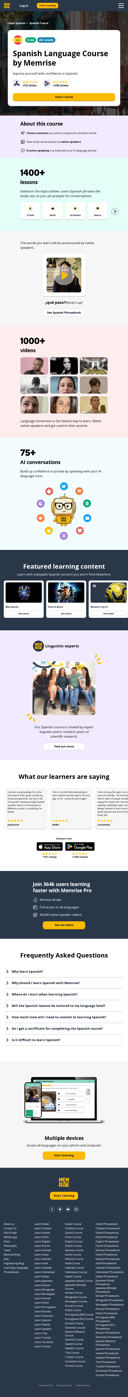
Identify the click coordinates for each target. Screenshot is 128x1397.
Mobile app (10, 1237)
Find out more (64, 746)
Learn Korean (42, 1285)
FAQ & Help (10, 1232)
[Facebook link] (51, 1209)
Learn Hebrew (42, 1259)
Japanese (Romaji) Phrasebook (106, 1289)
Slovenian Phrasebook (109, 1337)
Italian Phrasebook (107, 1276)
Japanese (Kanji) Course (79, 1281)
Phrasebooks (11, 1272)
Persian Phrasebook (107, 1309)
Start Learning (47, 5)
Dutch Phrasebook (107, 1237)
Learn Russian (42, 1311)
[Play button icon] (64, 275)
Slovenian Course (75, 1327)
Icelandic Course (74, 1267)
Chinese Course (74, 1228)
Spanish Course (74, 1339)
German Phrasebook (108, 1250)
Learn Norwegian (44, 1294)
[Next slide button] (114, 211)
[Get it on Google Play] (80, 846)
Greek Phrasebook (107, 1254)
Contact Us (10, 1228)
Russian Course (74, 1323)
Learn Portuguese (45, 1307)
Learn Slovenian (43, 1316)
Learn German (42, 1250)
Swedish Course (74, 1348)
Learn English (42, 1241)
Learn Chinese (42, 1228)
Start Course (64, 97)
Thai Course (72, 1352)
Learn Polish (41, 1302)
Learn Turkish (42, 1337)
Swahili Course (73, 1344)
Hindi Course (72, 1263)
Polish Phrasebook (107, 1313)
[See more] (121, 5)
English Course (74, 1241)
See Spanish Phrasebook (64, 312)
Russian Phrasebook (108, 1332)
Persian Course (74, 1306)
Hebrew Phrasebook (108, 1259)
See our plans (64, 925)
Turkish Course (74, 1357)
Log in (23, 5)
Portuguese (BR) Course (79, 1314)
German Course (74, 1250)
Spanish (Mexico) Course (75, 1333)
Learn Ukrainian (43, 1342)
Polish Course (73, 1310)
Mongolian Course (76, 1297)
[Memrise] (7, 5)
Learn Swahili (42, 1324)
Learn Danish (42, 1232)
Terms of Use (46, 1385)
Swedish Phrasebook (108, 1357)
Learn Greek (41, 1254)
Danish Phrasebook (107, 1232)
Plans (7, 1241)
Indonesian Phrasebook (110, 1272)
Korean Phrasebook (107, 1296)
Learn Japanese (43, 1281)
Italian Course (73, 1276)
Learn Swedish (42, 1329)
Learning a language (16, 1267)
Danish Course (73, 1232)
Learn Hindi (41, 1263)
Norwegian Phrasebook (110, 1304)
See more (23, 613)
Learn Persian (42, 1298)
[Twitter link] (59, 1209)
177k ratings (50, 856)
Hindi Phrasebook (106, 1263)
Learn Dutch (41, 1237)
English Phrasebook (107, 1241)
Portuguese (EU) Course (79, 1319)
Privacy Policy (64, 1385)
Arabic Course (73, 1224)
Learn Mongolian (44, 1289)
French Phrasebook (107, 1246)
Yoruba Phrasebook (107, 1375)
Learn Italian (41, 1276)
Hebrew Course (74, 1259)
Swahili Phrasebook (107, 1353)
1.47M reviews (80, 856)
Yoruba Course (74, 1365)
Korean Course (74, 1292)
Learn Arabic (41, 1224)
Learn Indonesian (44, 1272)
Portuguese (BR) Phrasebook (105, 1319)
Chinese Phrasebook (108, 1228)
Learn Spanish (16, 23)
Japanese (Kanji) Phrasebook (105, 1282)
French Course (73, 1246)
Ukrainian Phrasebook (109, 1370)
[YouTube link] (68, 1209)
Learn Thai (40, 1333)
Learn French (42, 1246)
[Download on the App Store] (50, 846)
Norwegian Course (76, 1301)
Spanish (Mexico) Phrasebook (105, 1343)
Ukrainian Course (75, 1361)
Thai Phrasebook (106, 1362)
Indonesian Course (76, 1272)
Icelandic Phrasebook (108, 1267)
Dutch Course (73, 1237)
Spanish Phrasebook (108, 1349)
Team (7, 1250)
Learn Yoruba (42, 1346)
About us (9, 1224)
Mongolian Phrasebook (109, 1300)
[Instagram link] (76, 1209)
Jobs (6, 1259)
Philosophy (10, 1246)
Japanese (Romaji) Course (75, 1286)
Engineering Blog (14, 1263)
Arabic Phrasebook (107, 1224)
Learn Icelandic (43, 1267)
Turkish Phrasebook (108, 1366)
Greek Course (73, 1254)
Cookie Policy (82, 1385)
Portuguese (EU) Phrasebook (105, 1326)
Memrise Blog (12, 1254)
